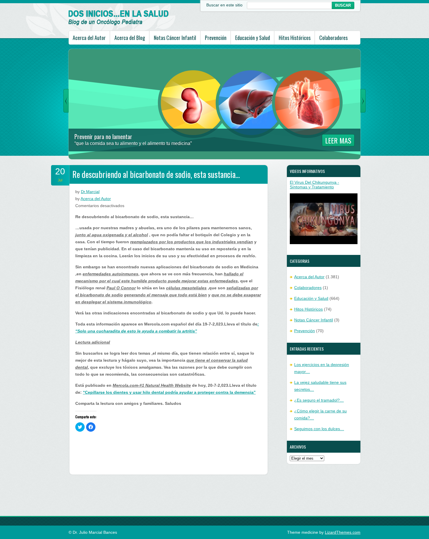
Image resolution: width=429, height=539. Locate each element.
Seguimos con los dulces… (319, 428)
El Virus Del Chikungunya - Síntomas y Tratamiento (314, 184)
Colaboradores (333, 37)
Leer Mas (338, 140)
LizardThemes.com (342, 532)
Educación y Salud (252, 37)
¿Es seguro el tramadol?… (319, 400)
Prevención (215, 37)
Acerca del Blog (129, 37)
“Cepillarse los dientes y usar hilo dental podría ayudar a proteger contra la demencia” (169, 392)
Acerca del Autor (89, 37)
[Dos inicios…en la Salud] (119, 24)
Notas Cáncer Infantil (175, 37)
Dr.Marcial (90, 191)
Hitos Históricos (295, 37)
